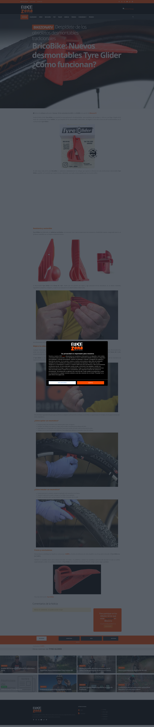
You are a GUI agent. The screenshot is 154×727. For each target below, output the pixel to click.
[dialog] (77, 363)
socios (63, 356)
